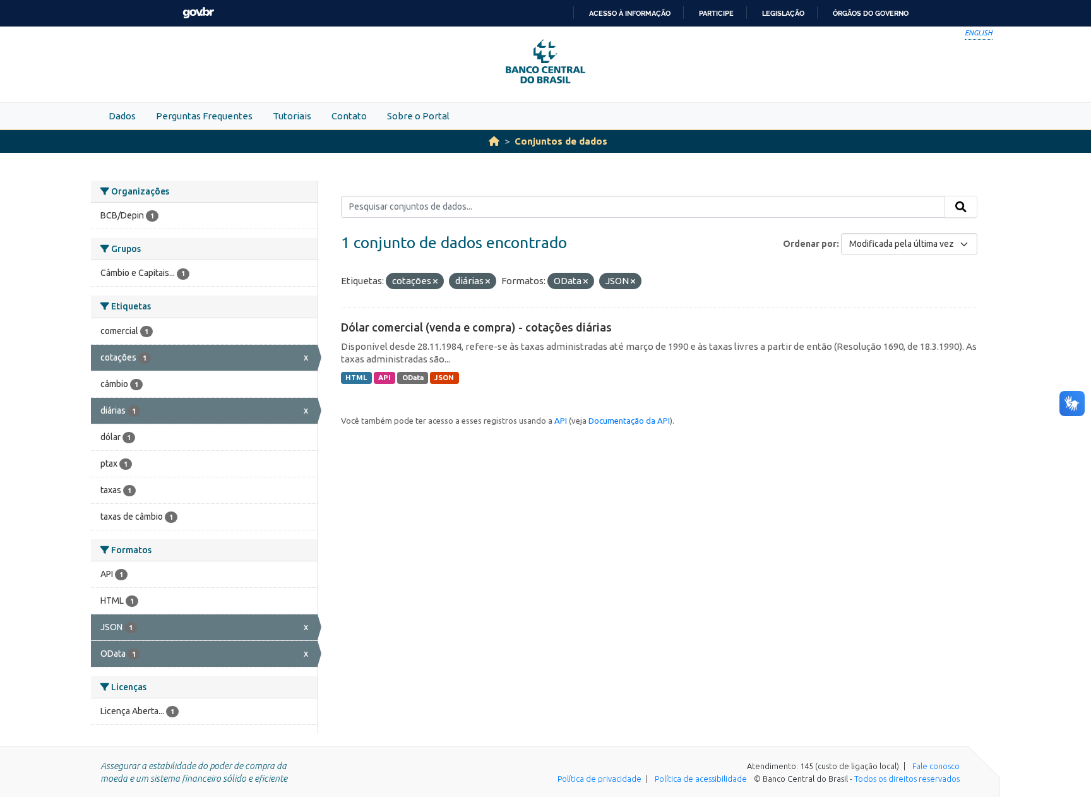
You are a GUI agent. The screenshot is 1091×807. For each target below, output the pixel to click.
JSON (444, 377)
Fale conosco (936, 766)
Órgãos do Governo (871, 13)
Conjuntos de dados (561, 141)
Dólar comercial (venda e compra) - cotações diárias (476, 327)
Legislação (783, 13)
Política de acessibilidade (701, 778)
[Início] (494, 141)
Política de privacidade (599, 778)
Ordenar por (810, 244)
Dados (122, 116)
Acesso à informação (630, 13)
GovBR (198, 13)
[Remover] (435, 281)
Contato (349, 116)
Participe (716, 13)
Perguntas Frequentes (204, 116)
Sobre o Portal (418, 116)
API (384, 377)
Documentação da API (629, 420)
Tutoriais (292, 116)
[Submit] (961, 207)
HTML (356, 377)
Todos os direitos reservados (907, 778)
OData (413, 377)
